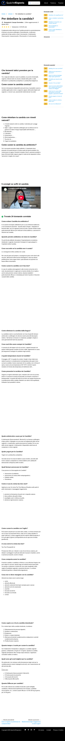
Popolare (60, 3)
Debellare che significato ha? (56, 15)
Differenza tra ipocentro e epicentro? (55, 72)
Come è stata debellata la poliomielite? (55, 30)
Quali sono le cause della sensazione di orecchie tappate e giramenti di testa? (56, 92)
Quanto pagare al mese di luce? (55, 97)
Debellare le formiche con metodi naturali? (55, 22)
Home (3, 14)
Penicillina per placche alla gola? (55, 79)
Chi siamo (41, 730)
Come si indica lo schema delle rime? (55, 100)
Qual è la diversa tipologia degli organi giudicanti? (55, 76)
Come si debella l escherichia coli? (56, 18)
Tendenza (53, 3)
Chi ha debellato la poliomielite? (53, 26)
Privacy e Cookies (58, 730)
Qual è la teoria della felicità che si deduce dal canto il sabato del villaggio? (56, 87)
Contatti (48, 730)
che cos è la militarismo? (55, 103)
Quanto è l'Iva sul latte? (54, 83)
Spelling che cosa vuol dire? (56, 68)
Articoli (46, 3)
